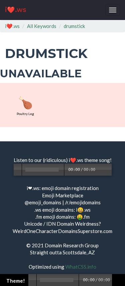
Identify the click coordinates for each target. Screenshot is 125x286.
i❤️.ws (15, 10)
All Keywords (41, 26)
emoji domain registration (70, 188)
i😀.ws (83, 210)
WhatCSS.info (80, 267)
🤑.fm (83, 217)
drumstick (74, 26)
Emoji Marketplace (62, 195)
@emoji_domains (43, 202)
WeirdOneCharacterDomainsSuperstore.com (62, 231)
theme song (97, 160)
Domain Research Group (72, 245)
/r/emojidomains (83, 202)
